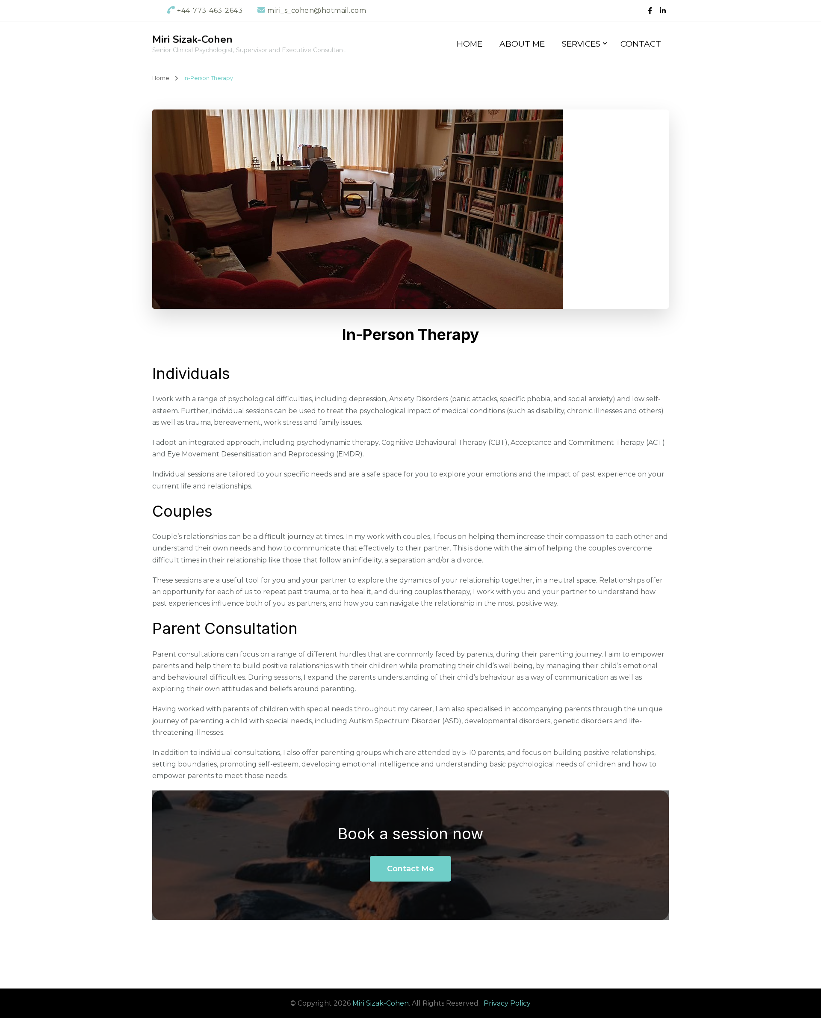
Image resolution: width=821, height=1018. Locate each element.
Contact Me (410, 868)
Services (581, 44)
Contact (640, 44)
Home (469, 44)
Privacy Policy (507, 1003)
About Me (522, 44)
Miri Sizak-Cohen (192, 39)
